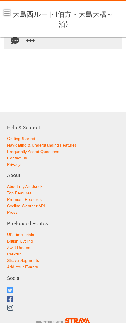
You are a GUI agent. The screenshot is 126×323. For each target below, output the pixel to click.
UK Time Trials (20, 234)
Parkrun (14, 254)
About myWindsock (24, 186)
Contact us (17, 158)
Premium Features (24, 199)
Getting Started (21, 138)
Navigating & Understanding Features (42, 145)
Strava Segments (23, 260)
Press (12, 212)
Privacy (14, 164)
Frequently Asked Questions (33, 151)
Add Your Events (22, 267)
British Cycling (20, 241)
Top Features (19, 193)
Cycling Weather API (26, 205)
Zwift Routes (18, 247)
